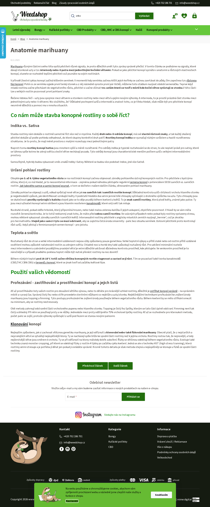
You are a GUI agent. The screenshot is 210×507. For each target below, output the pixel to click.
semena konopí (138, 182)
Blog (54, 3)
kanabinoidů (93, 203)
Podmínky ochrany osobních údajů (176, 452)
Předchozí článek (93, 366)
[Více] (194, 29)
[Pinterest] (73, 449)
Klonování (19, 324)
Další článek (120, 366)
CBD (110, 447)
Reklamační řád (41, 3)
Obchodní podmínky (21, 3)
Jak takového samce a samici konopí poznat (44, 186)
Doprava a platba (167, 436)
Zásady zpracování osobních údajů (76, 3)
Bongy (112, 436)
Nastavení (72, 501)
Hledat (144, 16)
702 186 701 (166, 3)
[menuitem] (21, 30)
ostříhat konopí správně (163, 291)
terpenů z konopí (45, 262)
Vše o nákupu (164, 447)
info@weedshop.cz (190, 3)
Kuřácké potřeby (117, 442)
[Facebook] (61, 449)
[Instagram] (67, 449)
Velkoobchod (164, 457)
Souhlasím (161, 495)
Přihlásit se (133, 397)
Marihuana (17, 66)
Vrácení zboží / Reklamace (172, 442)
